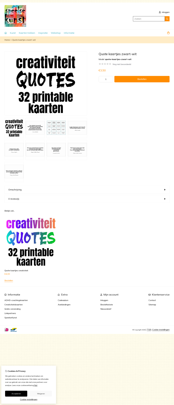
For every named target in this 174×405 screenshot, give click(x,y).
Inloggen (104, 300)
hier (35, 385)
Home (7, 40)
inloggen (165, 12)
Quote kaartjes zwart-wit (24, 40)
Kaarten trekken (27, 33)
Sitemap (152, 304)
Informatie (69, 33)
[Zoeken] (167, 18)
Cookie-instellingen (161, 329)
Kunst (13, 33)
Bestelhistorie (106, 304)
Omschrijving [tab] (15, 189)
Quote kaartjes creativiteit (16, 270)
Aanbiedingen (64, 304)
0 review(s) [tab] (13, 198)
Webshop (56, 33)
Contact (152, 300)
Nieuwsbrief (105, 309)
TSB (149, 329)
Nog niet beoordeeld (122, 64)
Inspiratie (43, 33)
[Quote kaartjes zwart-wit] (45, 114)
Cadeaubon (63, 300)
